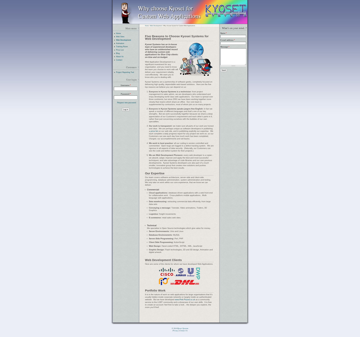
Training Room (122, 47)
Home (147, 25)
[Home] (225, 23)
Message (224, 47)
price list (154, 131)
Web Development (156, 25)
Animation (120, 43)
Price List (120, 50)
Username (126, 85)
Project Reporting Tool (125, 72)
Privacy (175, 330)
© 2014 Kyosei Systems (180, 328)
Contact (119, 60)
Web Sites (120, 37)
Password (126, 94)
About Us (120, 56)
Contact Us (184, 330)
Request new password (126, 103)
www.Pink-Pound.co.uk (185, 299)
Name (223, 33)
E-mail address (227, 40)
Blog (118, 53)
